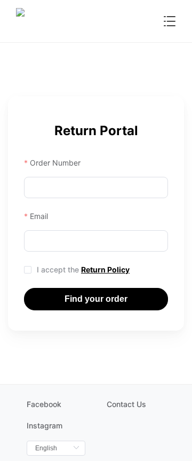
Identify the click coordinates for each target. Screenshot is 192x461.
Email (39, 216)
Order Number (55, 162)
